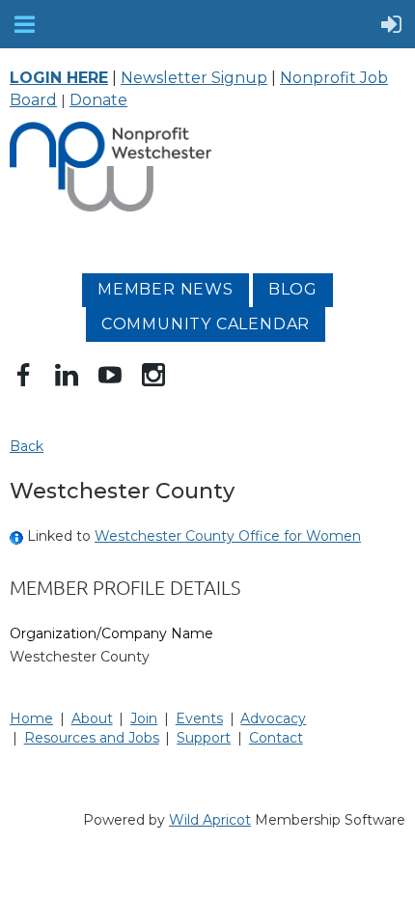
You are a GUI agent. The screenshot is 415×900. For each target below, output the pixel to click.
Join (143, 718)
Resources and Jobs (91, 737)
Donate (98, 100)
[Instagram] (153, 374)
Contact (276, 737)
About (92, 718)
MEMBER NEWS (165, 289)
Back (26, 446)
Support (204, 737)
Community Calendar (205, 324)
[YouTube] (110, 374)
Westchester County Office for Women (228, 536)
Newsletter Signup (194, 78)
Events (199, 718)
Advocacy (273, 718)
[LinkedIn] (66, 374)
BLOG (293, 289)
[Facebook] (23, 374)
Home (31, 718)
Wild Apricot (210, 820)
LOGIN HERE (59, 78)
